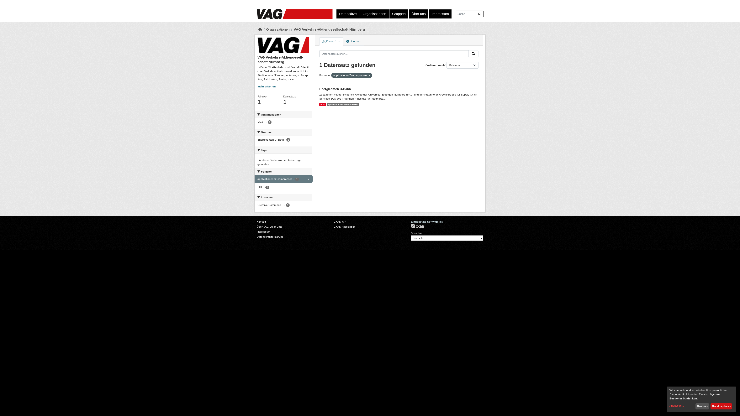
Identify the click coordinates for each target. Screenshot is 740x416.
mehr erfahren (266, 86)
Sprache (416, 233)
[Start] (260, 29)
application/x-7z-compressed (343, 104)
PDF (322, 104)
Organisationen (374, 14)
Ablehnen (702, 406)
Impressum (440, 14)
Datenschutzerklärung (270, 236)
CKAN (417, 226)
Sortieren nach (435, 65)
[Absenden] (479, 14)
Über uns (419, 14)
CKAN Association (345, 226)
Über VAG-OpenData (269, 226)
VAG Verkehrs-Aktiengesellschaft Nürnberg (329, 29)
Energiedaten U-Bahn (335, 89)
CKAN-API (340, 221)
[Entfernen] (369, 75)
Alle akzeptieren (721, 406)
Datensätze (348, 14)
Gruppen (399, 14)
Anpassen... (676, 405)
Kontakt (261, 221)
